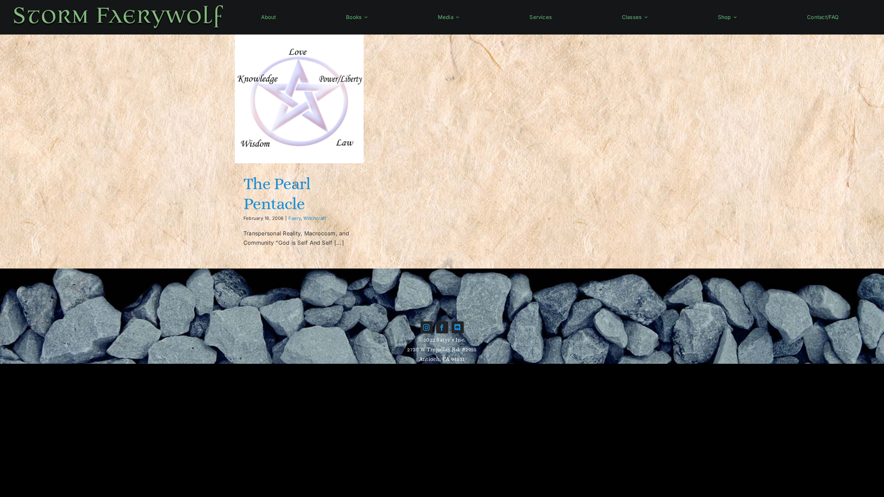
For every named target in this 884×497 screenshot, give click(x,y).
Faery (294, 218)
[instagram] (427, 327)
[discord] (458, 327)
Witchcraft (315, 218)
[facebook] (442, 327)
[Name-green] (118, 4)
